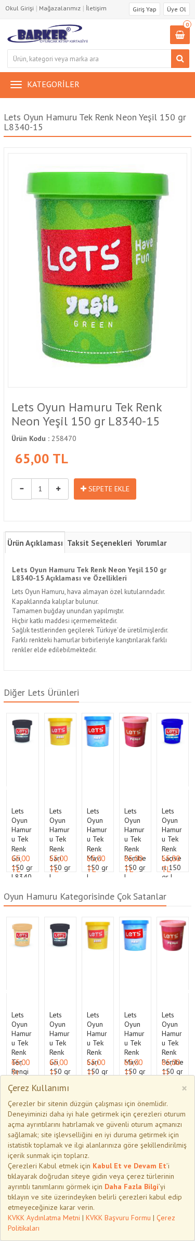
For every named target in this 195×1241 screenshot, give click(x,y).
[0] (180, 35)
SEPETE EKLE (107, 488)
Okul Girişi (19, 8)
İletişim (96, 8)
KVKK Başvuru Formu (118, 1217)
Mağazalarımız (60, 8)
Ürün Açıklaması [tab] (35, 543)
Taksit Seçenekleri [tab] (99, 543)
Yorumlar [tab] (151, 543)
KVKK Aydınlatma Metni (44, 1217)
